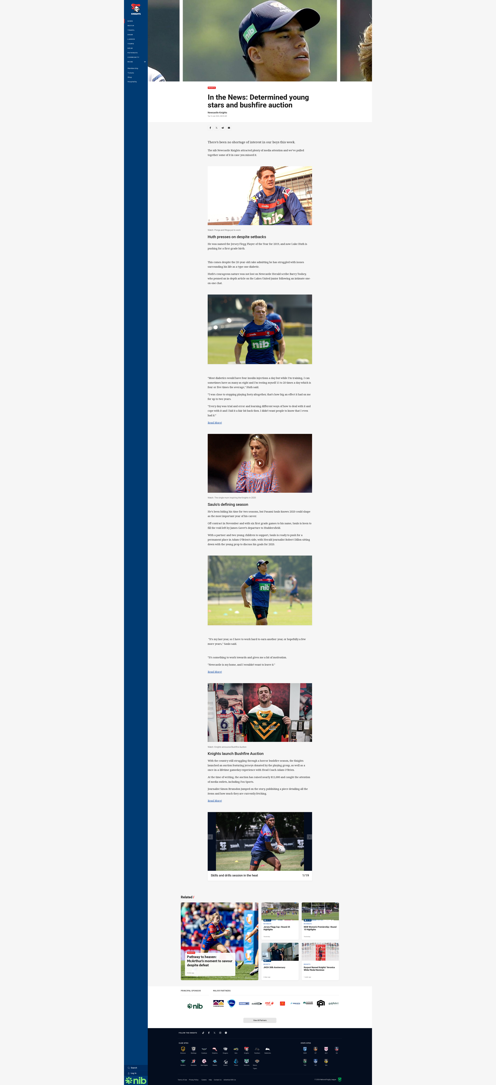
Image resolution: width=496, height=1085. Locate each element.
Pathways (133, 53)
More (130, 62)
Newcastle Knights (217, 112)
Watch (131, 26)
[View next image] (309, 836)
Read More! (215, 422)
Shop (130, 77)
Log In (134, 1073)
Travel (131, 30)
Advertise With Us (230, 1080)
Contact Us (218, 1080)
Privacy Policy (193, 1080)
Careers (204, 1080)
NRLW (130, 48)
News (130, 21)
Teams (131, 44)
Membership (133, 68)
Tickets (131, 73)
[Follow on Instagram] (220, 1032)
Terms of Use (182, 1080)
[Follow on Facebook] (209, 1032)
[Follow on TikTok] (203, 1032)
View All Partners (260, 1020)
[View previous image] (210, 836)
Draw (130, 35)
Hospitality (132, 81)
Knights (211, 88)
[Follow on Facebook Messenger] (226, 1032)
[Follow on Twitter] (215, 1032)
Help (210, 1080)
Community (134, 57)
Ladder (131, 39)
